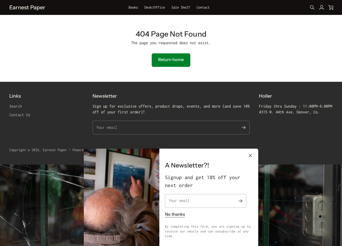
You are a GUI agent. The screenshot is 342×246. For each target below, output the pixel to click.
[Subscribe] (240, 201)
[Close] (250, 155)
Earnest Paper (55, 150)
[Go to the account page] (321, 7)
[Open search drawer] (312, 7)
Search (15, 106)
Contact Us (19, 115)
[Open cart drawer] (330, 7)
